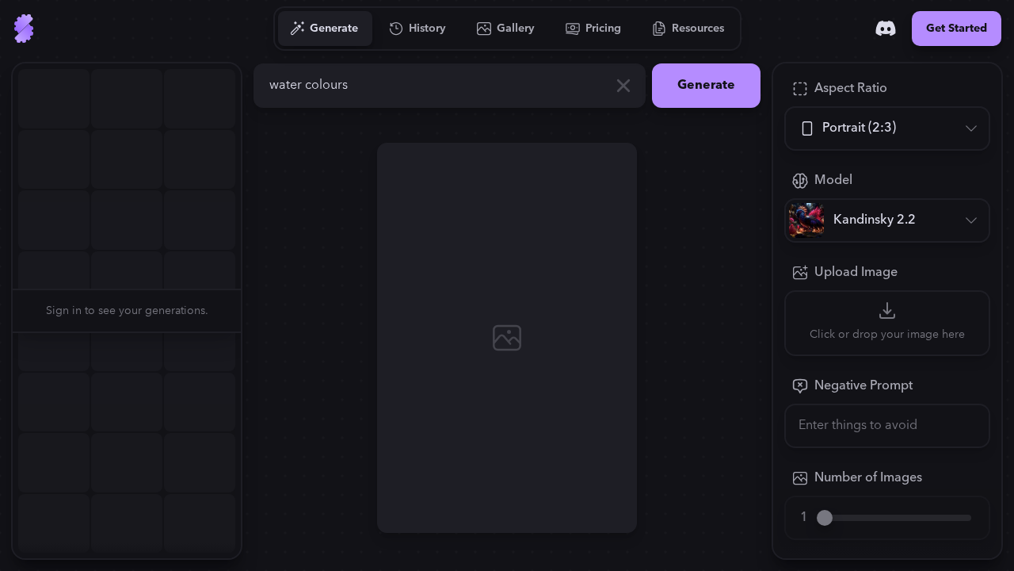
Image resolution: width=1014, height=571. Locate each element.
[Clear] (623, 85)
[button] (250, 310)
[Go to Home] (24, 28)
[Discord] (885, 28)
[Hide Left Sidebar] (250, 311)
